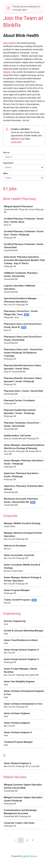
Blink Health (9, 43)
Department (8, 163)
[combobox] (5, 167)
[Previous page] (15, 840)
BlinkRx (7, 72)
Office (5, 173)
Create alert (16, 142)
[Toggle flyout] (42, 167)
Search (6, 152)
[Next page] (32, 840)
